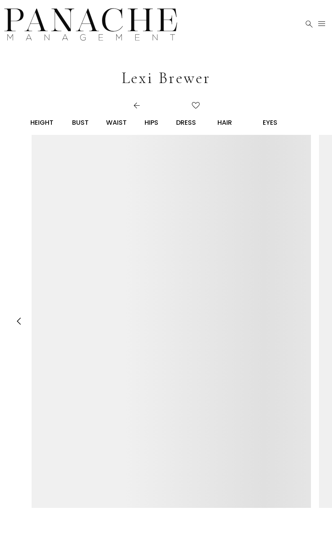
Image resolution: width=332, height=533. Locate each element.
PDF (175, 106)
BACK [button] (146, 106)
